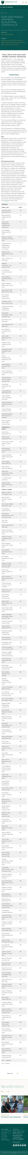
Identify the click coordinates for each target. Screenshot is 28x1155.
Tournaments (9, 34)
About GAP (3, 1134)
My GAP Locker (4, 1136)
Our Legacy (3, 1137)
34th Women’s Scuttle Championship (11, 1117)
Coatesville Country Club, (9, 40)
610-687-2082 (18, 1137)
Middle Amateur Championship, (15, 42)
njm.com (6, 200)
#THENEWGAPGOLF (5, 1139)
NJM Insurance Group (12, 44)
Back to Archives (8, 7)
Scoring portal (14, 74)
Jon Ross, (20, 40)
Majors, (3, 42)
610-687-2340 (19, 1135)
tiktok (25, 1145)
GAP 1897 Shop (4, 1132)
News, (3, 34)
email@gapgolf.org (19, 1138)
